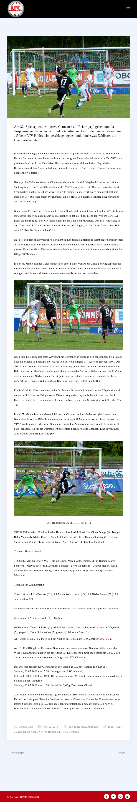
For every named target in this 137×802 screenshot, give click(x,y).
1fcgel (118, 726)
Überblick (105, 638)
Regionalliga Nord (77, 726)
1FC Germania (71, 731)
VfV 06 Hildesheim (50, 731)
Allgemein (92, 726)
